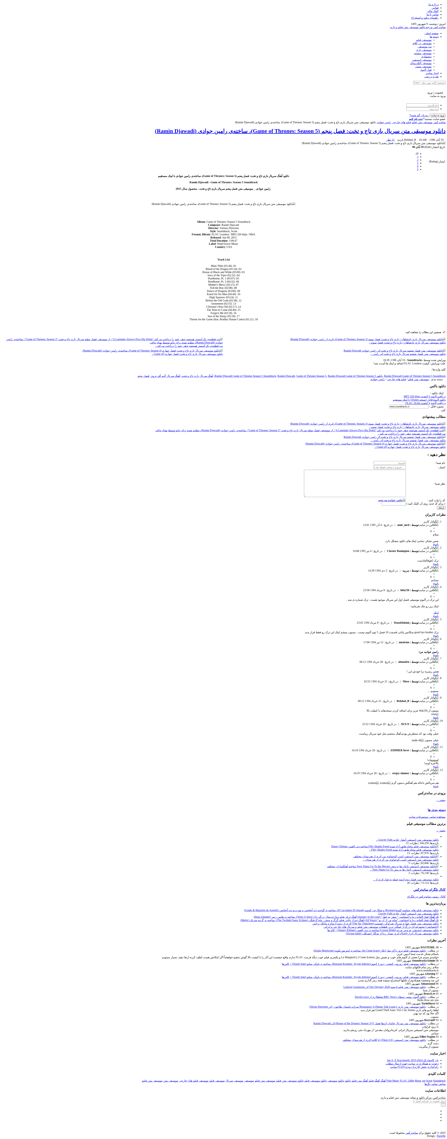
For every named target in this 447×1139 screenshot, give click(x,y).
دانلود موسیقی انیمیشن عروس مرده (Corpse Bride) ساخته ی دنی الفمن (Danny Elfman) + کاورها (383, 930)
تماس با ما (433, 14)
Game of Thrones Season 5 (311, 375)
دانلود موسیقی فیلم (315, 1080)
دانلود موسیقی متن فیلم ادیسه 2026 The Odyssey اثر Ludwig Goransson (384, 987)
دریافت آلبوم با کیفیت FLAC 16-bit (425, 403)
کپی (443, 410)
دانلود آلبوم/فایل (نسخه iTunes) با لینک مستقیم (419, 399)
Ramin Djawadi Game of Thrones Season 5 (352, 375)
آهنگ (383, 1080)
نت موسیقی (425, 46)
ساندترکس (439, 122)
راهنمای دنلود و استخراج (425, 17)
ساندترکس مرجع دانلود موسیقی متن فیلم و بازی (418, 27)
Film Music (393, 1080)
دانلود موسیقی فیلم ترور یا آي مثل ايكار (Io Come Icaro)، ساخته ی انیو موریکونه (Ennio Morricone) (370, 950)
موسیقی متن (170, 1080)
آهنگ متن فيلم (359, 1080)
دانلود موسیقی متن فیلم (290, 1080)
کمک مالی (433, 11)
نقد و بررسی (431, 76)
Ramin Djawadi (286, 375)
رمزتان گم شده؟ (419, 115)
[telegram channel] (438, 1114)
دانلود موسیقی (335, 1080)
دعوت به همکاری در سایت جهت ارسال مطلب (412, 1063)
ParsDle (441, 1135)
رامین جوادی (384, 122)
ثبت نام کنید (416, 118)
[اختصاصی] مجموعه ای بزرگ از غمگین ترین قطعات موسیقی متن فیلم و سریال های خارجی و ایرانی (381, 926)
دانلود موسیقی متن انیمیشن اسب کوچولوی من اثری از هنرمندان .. (401, 859)
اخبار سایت (432, 73)
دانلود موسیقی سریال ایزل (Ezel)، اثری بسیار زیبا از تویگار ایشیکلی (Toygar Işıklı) (392, 933)
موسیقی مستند (423, 53)
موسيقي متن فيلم (265, 1080)
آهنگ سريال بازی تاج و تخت (197, 375)
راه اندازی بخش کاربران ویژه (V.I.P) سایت (414, 1066)
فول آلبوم (426, 69)
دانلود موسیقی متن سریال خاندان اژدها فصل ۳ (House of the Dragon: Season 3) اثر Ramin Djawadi (369, 1023)
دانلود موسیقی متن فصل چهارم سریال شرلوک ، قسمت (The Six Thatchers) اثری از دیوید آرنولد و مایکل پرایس (375, 923)
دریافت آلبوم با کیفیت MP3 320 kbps (425, 396)
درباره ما (433, 4)
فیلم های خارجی (401, 122)
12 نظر (390, 139)
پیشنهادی (426, 56)
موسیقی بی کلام (422, 43)
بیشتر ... (441, 800)
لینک (436, 612)
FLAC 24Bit (407, 1080)
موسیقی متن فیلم (422, 122)
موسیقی (249, 1080)
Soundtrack (439, 1080)
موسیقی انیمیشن (422, 59)
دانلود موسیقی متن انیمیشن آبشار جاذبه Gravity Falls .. (407, 839)
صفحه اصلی (431, 33)
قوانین (435, 7)
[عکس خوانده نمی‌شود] (392, 500)
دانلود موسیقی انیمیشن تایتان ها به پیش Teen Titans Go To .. (404, 869)
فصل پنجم (143, 375)
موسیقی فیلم (424, 39)
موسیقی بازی (424, 49)
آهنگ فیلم (374, 1080)
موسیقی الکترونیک (421, 63)
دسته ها (434, 36)
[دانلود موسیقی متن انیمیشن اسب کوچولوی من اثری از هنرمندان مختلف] (396, 856)
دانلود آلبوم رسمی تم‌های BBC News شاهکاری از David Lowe (390, 996)
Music (418, 1080)
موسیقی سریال (234, 1080)
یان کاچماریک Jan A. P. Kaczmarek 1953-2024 (413, 1060)
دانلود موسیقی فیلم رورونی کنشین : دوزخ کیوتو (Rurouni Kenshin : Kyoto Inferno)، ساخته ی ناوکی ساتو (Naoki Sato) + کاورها (354, 963)
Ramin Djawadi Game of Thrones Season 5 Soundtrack (415, 375)
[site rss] (438, 1120)
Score (429, 1080)
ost (423, 1080)
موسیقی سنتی (423, 66)
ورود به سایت (437, 115)
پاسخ (436, 544)
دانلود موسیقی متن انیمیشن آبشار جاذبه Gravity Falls (408, 913)
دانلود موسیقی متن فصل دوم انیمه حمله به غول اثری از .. (406, 879)
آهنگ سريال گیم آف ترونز (165, 375)
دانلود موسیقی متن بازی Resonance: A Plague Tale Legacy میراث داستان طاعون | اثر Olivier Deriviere (367, 1006)
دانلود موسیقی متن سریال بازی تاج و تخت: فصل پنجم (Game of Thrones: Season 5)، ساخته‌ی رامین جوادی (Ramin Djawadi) (300, 131)
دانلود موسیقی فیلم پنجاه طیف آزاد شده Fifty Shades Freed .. (404, 849)
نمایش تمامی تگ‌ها (435, 1084)
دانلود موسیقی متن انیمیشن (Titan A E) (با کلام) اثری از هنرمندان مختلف (384, 1039)
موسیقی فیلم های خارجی (193, 1080)
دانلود (348, 1080)
